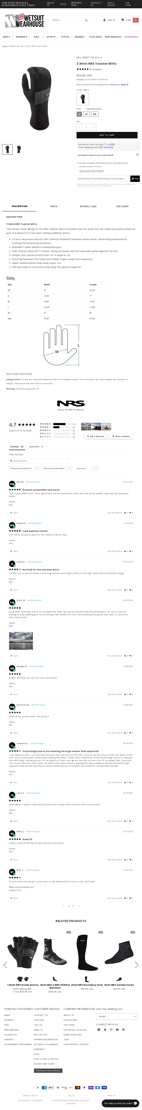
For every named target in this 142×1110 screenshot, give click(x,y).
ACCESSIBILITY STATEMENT (30, 1100)
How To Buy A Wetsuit (46, 1059)
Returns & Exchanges (46, 1044)
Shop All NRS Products (71, 409)
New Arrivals (11, 1030)
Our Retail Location (75, 1030)
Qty (78, 121)
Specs (53, 206)
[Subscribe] (134, 1016)
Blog (37, 1054)
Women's (21, 37)
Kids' (37, 37)
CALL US (71, 1095)
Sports (51, 37)
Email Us (38, 1030)
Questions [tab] (34, 446)
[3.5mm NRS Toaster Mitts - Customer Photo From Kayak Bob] (106, 426)
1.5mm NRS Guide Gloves (22, 985)
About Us (69, 1015)
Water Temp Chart (44, 1063)
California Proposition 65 (22, 389)
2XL (95, 113)
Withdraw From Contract (48, 1070)
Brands (79, 37)
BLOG (63, 4)
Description (19, 206)
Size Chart (122, 206)
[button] (8, 37)
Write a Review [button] (122, 436)
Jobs (66, 1039)
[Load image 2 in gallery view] (19, 149)
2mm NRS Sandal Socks (119, 985)
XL (86, 113)
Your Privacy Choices (76, 1044)
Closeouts (10, 1034)
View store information (91, 170)
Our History (70, 1020)
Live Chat (39, 1020)
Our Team (69, 1025)
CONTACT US (96, 4)
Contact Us (41, 1015)
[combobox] (64, 20)
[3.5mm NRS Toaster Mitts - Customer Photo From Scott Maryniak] (86, 426)
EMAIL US (111, 1095)
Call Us (38, 1025)
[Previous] (6, 965)
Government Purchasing (18, 1044)
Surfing (8, 1039)
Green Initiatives (73, 1034)
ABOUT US (50, 4)
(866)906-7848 (76, 4)
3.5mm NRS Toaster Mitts (36, 46)
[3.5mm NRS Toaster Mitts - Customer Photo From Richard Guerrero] (96, 426)
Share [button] (15, 513)
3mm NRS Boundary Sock (87, 985)
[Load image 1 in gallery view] (7, 149)
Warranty (39, 1049)
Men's (6, 37)
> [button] (78, 905)
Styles (65, 37)
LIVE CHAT (128, 4)
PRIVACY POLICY (30, 1095)
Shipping (81, 79)
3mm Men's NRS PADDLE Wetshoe (55, 986)
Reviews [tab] (14, 446)
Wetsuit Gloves (16, 46)
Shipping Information (46, 1039)
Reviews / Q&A (88, 206)
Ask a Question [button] (97, 436)
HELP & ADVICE (111, 4)
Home (4, 46)
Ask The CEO (40, 1034)
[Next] (136, 965)
